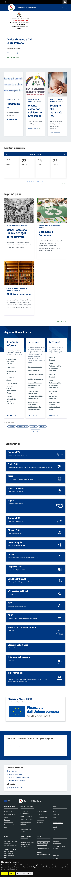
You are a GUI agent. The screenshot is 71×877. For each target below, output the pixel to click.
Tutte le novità (12, 57)
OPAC (10, 615)
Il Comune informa (12, 343)
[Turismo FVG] (59, 520)
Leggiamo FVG (15, 566)
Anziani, (30, 99)
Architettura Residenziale (20, 226)
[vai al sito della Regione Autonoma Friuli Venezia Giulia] (6, 2)
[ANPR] (59, 478)
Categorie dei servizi (27, 806)
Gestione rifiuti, (44, 226)
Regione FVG (14, 452)
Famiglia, (52, 99)
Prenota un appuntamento (57, 842)
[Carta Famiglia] (59, 545)
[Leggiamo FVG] (59, 569)
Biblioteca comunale (18, 294)
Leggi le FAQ (13, 771)
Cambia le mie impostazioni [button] (24, 874)
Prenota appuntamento (17, 780)
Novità (55, 806)
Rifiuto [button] (12, 874)
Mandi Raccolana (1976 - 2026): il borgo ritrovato (16, 233)
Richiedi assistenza (15, 774)
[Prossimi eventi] (65, 154)
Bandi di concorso (25, 844)
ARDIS (11, 554)
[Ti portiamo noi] (59, 678)
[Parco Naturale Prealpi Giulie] (59, 633)
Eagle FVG (13, 464)
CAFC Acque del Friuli (18, 591)
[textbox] (35, 746)
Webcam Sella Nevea (18, 645)
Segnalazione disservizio (43, 854)
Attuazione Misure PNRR (20, 699)
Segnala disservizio (15, 787)
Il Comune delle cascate (19, 657)
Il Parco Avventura (17, 488)
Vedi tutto (62, 183)
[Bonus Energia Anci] (59, 581)
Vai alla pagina (11, 119)
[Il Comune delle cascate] (59, 661)
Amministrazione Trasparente (26, 837)
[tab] (27, 181)
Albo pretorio (24, 846)
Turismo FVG (14, 518)
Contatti (6, 836)
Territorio (54, 342)
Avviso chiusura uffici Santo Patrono (19, 41)
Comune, (9, 226)
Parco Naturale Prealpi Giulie (22, 627)
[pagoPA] (59, 506)
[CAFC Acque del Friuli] (59, 593)
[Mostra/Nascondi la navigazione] (5, 7)
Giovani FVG (14, 530)
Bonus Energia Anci (17, 578)
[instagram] (57, 859)
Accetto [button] (5, 874)
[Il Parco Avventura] (59, 491)
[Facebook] (54, 859)
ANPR (10, 476)
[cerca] (66, 8)
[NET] (59, 605)
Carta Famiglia (15, 542)
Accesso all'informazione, (20, 288)
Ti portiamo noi (15, 672)
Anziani (8, 99)
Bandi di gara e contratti (27, 842)
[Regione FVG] (59, 454)
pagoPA (11, 500)
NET (10, 603)
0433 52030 (19, 777)
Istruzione (34, 342)
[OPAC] (59, 617)
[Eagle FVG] (59, 466)
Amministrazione (9, 806)
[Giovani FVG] (59, 532)
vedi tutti (35, 431)
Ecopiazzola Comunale (46, 233)
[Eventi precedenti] (6, 154)
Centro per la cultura (13, 290)
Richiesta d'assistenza (43, 848)
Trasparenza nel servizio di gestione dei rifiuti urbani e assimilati (43, 843)
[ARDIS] (59, 557)
